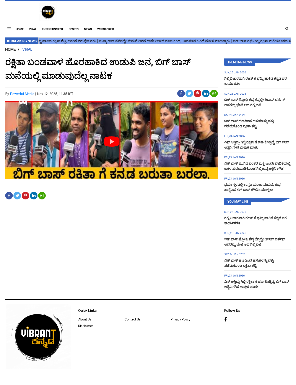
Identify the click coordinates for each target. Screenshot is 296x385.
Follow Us (232, 310)
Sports (74, 29)
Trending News (240, 62)
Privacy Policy (180, 319)
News (88, 29)
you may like (238, 202)
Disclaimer (85, 326)
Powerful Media (22, 94)
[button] (9, 29)
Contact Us (133, 319)
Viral (33, 29)
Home (20, 29)
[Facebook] (225, 319)
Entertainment (52, 29)
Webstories (105, 29)
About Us (84, 319)
